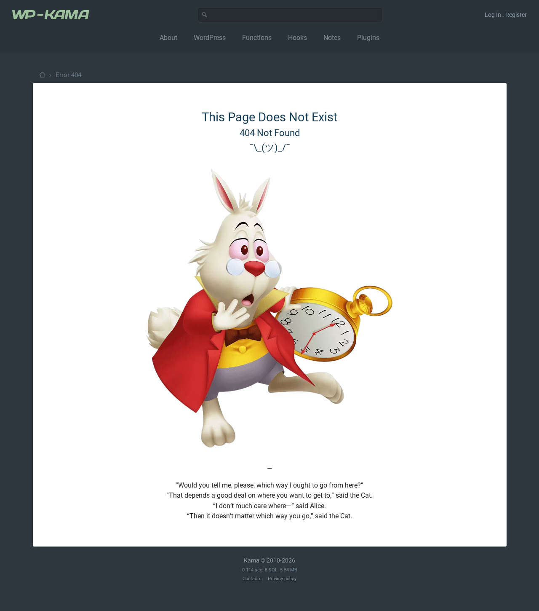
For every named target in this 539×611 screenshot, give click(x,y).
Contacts (252, 579)
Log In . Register (506, 14)
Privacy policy (282, 579)
